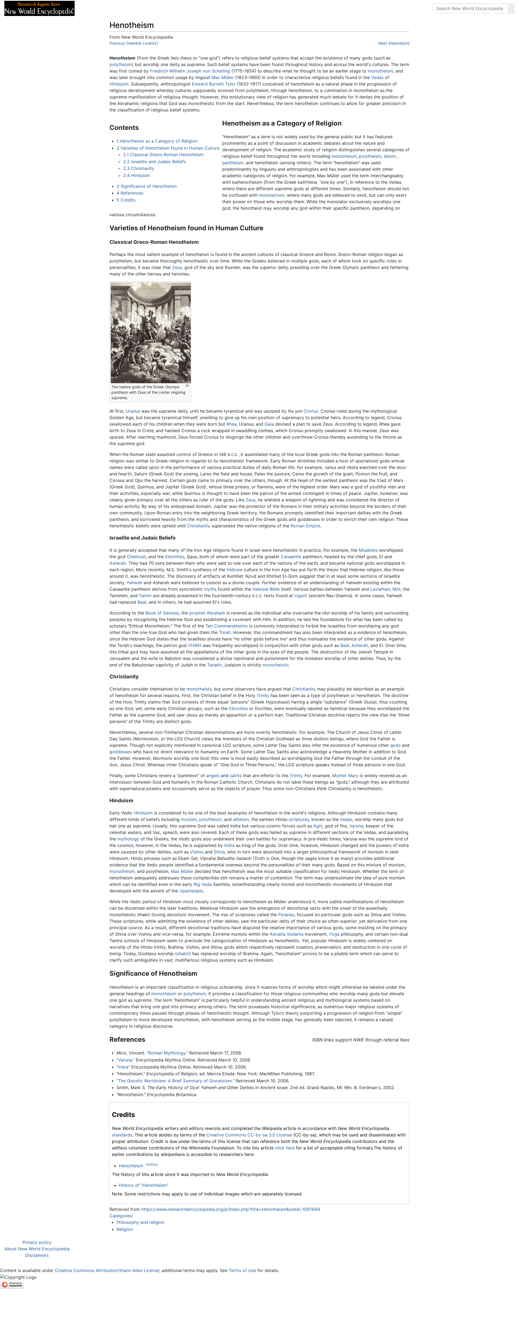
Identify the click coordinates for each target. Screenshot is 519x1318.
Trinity (263, 695)
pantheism (232, 162)
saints (236, 775)
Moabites (368, 550)
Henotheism (131, 1165)
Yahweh (134, 582)
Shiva (219, 851)
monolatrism (271, 195)
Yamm (145, 595)
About (114, 8)
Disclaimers (37, 1255)
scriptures (299, 819)
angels (212, 775)
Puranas (286, 914)
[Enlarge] (187, 385)
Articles (91, 8)
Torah (225, 632)
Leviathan (380, 589)
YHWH (194, 645)
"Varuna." (126, 1060)
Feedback (138, 8)
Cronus (311, 411)
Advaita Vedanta (287, 934)
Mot (396, 589)
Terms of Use (242, 1270)
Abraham (216, 613)
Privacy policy (36, 1242)
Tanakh (214, 665)
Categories (120, 1215)
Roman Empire (305, 525)
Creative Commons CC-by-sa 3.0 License (249, 1135)
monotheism (380, 71)
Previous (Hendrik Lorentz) (133, 43)
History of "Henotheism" (143, 1185)
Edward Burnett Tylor (213, 84)
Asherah (117, 563)
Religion (125, 1229)
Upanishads (191, 890)
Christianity (198, 525)
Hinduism (118, 84)
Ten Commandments (226, 626)
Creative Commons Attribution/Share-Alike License (107, 1270)
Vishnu (197, 851)
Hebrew (234, 569)
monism (189, 819)
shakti (183, 953)
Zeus (177, 267)
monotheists (199, 689)
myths (210, 589)
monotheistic (275, 665)
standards (122, 1135)
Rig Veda (203, 884)
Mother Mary (345, 775)
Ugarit (300, 595)
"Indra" (123, 1067)
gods (395, 745)
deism (390, 156)
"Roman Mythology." (167, 1053)
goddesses (120, 751)
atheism (241, 819)
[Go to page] (511, 8)
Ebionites (238, 708)
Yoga (334, 934)
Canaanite (291, 556)
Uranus (133, 411)
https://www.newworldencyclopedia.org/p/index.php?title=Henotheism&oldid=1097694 (230, 1209)
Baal (142, 602)
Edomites (174, 556)
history (152, 1164)
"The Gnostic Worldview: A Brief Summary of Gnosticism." (175, 1080)
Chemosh (136, 556)
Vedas (377, 77)
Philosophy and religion (140, 1222)
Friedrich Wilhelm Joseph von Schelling (190, 71)
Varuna (356, 826)
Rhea (232, 424)
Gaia (269, 424)
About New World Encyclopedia (36, 1248)
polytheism (120, 64)
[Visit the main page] (39, 8)
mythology (128, 839)
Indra (229, 845)
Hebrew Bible (266, 589)
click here (285, 1148)
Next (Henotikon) (394, 43)
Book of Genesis (162, 613)
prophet (197, 613)
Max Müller (222, 77)
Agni (317, 826)
